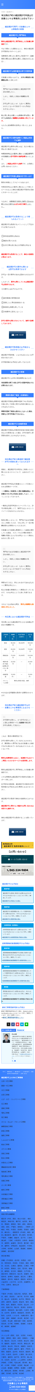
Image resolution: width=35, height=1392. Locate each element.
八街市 (26, 1310)
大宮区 (23, 1335)
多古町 (20, 1318)
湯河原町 (11, 1251)
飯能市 (7, 1343)
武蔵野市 (27, 1282)
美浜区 (11, 1296)
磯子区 (18, 1221)
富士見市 (29, 1354)
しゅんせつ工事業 (7, 1140)
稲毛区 (24, 1294)
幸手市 (23, 1357)
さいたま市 (5, 1335)
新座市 (28, 1352)
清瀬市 (26, 1274)
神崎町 (13, 1318)
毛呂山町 (17, 1362)
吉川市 (13, 1360)
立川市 (20, 1282)
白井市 (7, 1313)
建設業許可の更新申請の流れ (11, 919)
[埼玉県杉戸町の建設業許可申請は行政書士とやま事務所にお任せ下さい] (22, 1024)
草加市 (10, 1349)
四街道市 (11, 1310)
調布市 (23, 1279)
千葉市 (3, 1294)
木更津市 (14, 1299)
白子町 (10, 1324)
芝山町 (10, 1321)
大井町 (3, 1248)
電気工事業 (5, 1113)
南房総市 (21, 1313)
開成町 (23, 1248)
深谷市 (29, 1346)
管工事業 (4, 1117)
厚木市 (20, 1243)
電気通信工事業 (7, 1176)
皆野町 (16, 1368)
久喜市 (8, 1354)
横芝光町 (17, 1321)
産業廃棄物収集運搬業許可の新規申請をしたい (17, 960)
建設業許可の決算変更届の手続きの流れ (15, 937)
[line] (26, 1024)
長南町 (23, 1324)
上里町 (28, 1371)
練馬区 (7, 1271)
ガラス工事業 (6, 1149)
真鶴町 (3, 1251)
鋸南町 (13, 1326)
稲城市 (16, 1277)
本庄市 (20, 1343)
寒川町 (29, 1235)
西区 (14, 1219)
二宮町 (10, 1240)
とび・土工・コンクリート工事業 (13, 1099)
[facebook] (13, 1024)
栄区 (3, 1227)
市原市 (20, 1305)
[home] (15, 1061)
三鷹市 (29, 1277)
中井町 (29, 1246)
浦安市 (3, 1310)
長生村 (3, 1324)
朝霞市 (8, 1352)
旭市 (27, 1302)
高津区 (20, 1229)
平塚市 (3, 1238)
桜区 (3, 1338)
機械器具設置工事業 (8, 1167)
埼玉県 (3, 1331)
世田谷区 (8, 1263)
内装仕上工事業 (7, 1163)
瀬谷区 (29, 1224)
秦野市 (7, 1246)
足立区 (13, 1271)
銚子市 (20, 1296)
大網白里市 (25, 1315)
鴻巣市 (23, 1346)
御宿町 (7, 1326)
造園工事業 (5, 1181)
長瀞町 (23, 1368)
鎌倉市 (16, 1238)
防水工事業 (5, 1158)
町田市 (29, 1279)
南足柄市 (22, 1246)
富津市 (29, 1307)
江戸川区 (27, 1271)
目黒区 (23, 1260)
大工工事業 (5, 1090)
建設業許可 (17, 1071)
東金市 (21, 1302)
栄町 (7, 1318)
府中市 (10, 1279)
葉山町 (3, 1240)
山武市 (8, 1315)
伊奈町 (3, 1362)
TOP (4, 1071)
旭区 (19, 1224)
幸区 (7, 1229)
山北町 (16, 1248)
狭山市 (10, 1346)
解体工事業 (5, 1208)
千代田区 (10, 1260)
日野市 (8, 1285)
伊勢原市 (14, 1246)
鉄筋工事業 (5, 1131)
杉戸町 (15, 1373)
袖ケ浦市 (19, 1310)
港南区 (20, 1227)
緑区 (24, 1224)
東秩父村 (8, 1371)
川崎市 (28, 1227)
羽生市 (16, 1346)
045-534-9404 (18, 1387)
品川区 (17, 1260)
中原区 (13, 1229)
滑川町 (24, 1362)
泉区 (7, 1227)
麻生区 (7, 1232)
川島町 (13, 1365)
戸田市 (28, 1349)
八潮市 (21, 1354)
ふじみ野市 (22, 1360)
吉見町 (20, 1365)
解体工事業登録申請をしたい (13, 1017)
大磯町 (10, 1238)
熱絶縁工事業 (6, 1172)
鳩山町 (26, 1365)
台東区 (13, 1266)
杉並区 (7, 1268)
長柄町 (16, 1324)
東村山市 (16, 1285)
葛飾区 (20, 1271)
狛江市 (20, 1274)
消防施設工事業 (7, 1199)
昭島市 (16, 1279)
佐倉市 (15, 1302)
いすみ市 (16, 1315)
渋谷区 (15, 1263)
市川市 (26, 1296)
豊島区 (13, 1268)
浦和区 (8, 1338)
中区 (9, 1219)
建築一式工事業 (7, 1086)
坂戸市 (16, 1357)
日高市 (7, 1360)
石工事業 (4, 1104)
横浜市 (3, 1219)
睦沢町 (29, 1321)
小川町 (7, 1365)
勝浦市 (13, 1305)
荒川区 (24, 1268)
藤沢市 (15, 1235)
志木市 (15, 1352)
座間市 (7, 1243)
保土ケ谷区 (22, 1219)
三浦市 (29, 1238)
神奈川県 (4, 1214)
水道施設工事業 (7, 1194)
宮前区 (26, 1229)
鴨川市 (16, 1307)
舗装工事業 (5, 1135)
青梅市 (3, 1279)
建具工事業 (5, 1190)
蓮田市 (10, 1357)
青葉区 (7, 1224)
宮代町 (8, 1373)
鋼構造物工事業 (7, 1126)
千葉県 (3, 1289)
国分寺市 (4, 1274)
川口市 (13, 1341)
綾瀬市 (13, 1243)
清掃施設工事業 (7, 1203)
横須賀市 (8, 1235)
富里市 (13, 1313)
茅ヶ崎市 (22, 1235)
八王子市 (12, 1282)
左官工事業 (5, 1095)
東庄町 (26, 1318)
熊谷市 (7, 1341)
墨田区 (20, 1266)
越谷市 (16, 1349)
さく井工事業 (6, 1185)
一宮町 (23, 1321)
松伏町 (21, 1373)
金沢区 (24, 1221)
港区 (27, 1263)
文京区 (7, 1266)
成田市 (8, 1302)
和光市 (21, 1352)
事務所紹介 (9, 1071)
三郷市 (3, 1357)
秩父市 (26, 1341)
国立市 (23, 1277)
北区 (19, 1268)
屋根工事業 (5, 1108)
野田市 (28, 1299)
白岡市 (29, 1360)
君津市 (23, 1307)
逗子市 (23, 1238)
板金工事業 (5, 1144)
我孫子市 (9, 1307)
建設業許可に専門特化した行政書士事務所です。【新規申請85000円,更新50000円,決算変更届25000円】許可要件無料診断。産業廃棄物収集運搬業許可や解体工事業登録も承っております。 (17, 1379)
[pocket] (17, 1024)
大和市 (24, 1240)
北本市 (15, 1354)
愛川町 (26, 1243)
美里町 (15, 1371)
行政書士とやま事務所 (18, 1383)
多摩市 (10, 1277)
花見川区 (17, 1294)
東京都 (3, 1256)
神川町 (21, 1371)
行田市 (20, 1341)
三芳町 (10, 1362)
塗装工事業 (5, 1153)
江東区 (26, 1266)
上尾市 (3, 1349)
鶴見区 (3, 1221)
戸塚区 (13, 1227)
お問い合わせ (24, 1073)
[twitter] (8, 1024)
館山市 (7, 1299)
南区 (29, 1219)
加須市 (13, 1343)
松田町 (10, 1248)
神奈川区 (11, 1221)
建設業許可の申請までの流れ (11, 901)
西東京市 (12, 1274)
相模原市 (16, 1232)
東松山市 (27, 1343)
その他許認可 (26, 1071)
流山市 (26, 1305)
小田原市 (17, 1240)
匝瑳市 (28, 1313)
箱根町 (29, 1248)
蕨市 (22, 1349)
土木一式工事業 (7, 1081)
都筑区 (13, 1224)
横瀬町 (10, 1368)
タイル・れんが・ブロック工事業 (13, 1122)
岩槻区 (24, 1338)
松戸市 (21, 1299)
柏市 (7, 1305)
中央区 (23, 1232)
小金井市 (4, 1282)
